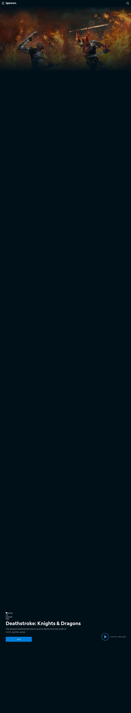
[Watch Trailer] (105, 636)
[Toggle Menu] (3, 3)
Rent (19, 639)
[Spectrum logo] (11, 3)
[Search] (128, 3)
